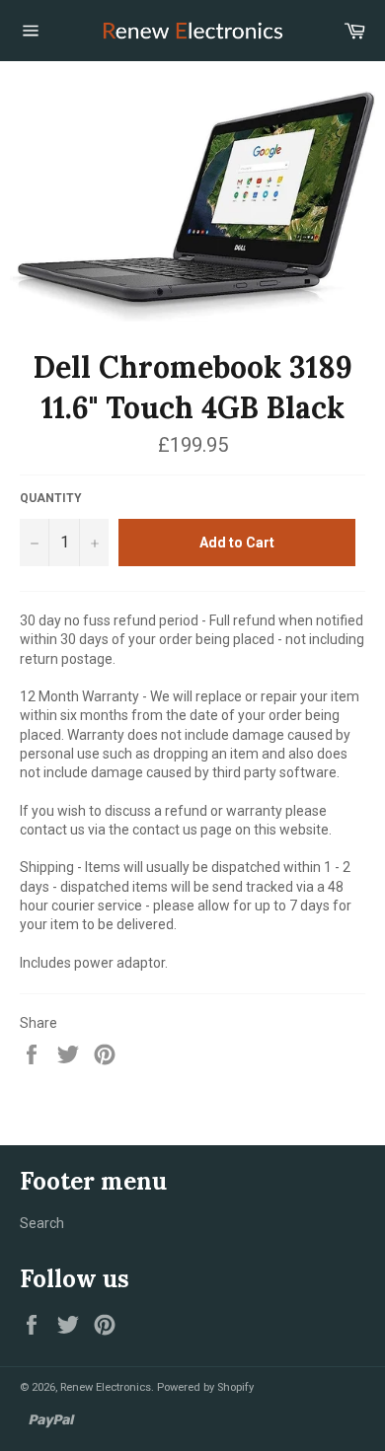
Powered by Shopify (205, 1387)
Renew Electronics (105, 1387)
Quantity (51, 498)
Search (42, 1223)
